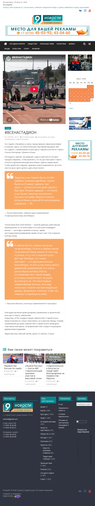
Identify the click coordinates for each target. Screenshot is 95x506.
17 (70, 97)
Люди (7, 49)
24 (70, 100)
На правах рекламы (48, 422)
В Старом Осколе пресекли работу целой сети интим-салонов (27, 7)
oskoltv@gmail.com (10, 419)
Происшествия (47, 44)
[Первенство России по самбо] (13, 355)
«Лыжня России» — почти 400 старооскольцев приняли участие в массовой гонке (33, 372)
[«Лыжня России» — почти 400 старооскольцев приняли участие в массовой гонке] (34, 355)
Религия (36, 49)
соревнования (10, 139)
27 (81, 100)
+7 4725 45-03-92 (9, 434)
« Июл (70, 108)
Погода (43, 437)
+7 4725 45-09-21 (9, 428)
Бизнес (72, 44)
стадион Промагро (22, 139)
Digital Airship (8, 496)
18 (74, 97)
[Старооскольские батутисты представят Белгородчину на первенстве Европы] (55, 355)
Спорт (26, 49)
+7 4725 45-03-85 (9, 425)
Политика (61, 44)
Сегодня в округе (17, 44)
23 (92, 97)
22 (89, 97)
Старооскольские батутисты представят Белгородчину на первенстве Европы (55, 372)
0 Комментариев (28, 137)
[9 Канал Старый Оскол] (5, 43)
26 (78, 100)
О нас (61, 404)
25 (74, 100)
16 (92, 93)
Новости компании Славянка (46, 450)
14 (85, 93)
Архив (42, 407)
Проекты (43, 445)
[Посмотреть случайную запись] (89, 43)
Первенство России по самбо (13, 367)
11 (74, 93)
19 (78, 97)
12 (78, 93)
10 (70, 93)
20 (81, 97)
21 (85, 97)
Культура (17, 49)
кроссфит (51, 137)
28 (85, 100)
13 (81, 93)
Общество (32, 44)
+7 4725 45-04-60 (9, 437)
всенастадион (42, 137)
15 (89, 93)
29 (89, 100)
